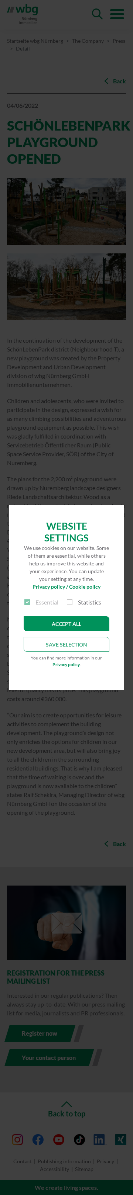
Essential (46, 602)
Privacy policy (66, 664)
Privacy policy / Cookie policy (66, 586)
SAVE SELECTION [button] (66, 644)
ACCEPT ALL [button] (66, 624)
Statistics (89, 602)
